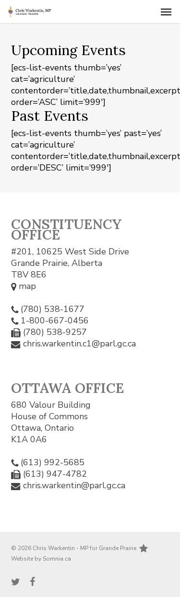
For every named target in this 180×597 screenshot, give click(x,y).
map (26, 286)
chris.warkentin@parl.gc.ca (74, 485)
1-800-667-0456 (55, 320)
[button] (166, 11)
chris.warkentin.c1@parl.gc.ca (79, 343)
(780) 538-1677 (52, 309)
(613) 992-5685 (52, 462)
